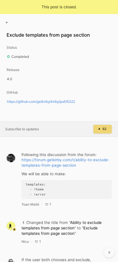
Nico (25, 241)
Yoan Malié (30, 204)
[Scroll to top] (109, 239)
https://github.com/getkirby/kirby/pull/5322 (41, 101)
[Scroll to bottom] (109, 252)
